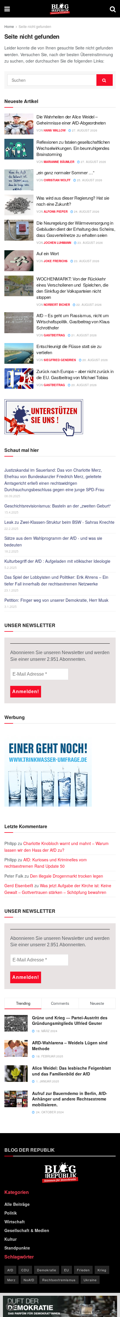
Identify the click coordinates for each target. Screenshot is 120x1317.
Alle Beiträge (17, 1204)
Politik (10, 1213)
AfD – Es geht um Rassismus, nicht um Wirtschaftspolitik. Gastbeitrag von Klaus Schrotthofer (73, 321)
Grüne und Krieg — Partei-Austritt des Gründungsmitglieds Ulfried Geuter (69, 1020)
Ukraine (90, 1279)
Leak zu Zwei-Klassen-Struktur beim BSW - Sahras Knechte (59, 522)
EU (66, 1270)
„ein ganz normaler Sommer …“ (65, 172)
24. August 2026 (86, 212)
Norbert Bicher (57, 305)
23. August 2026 (90, 243)
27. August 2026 (84, 130)
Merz (11, 1279)
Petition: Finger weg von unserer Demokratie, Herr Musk (56, 600)
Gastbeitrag (54, 335)
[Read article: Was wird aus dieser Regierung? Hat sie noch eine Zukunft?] (18, 205)
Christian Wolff (57, 180)
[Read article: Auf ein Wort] (18, 260)
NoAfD (29, 1279)
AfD (10, 1270)
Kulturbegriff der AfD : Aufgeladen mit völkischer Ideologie (57, 561)
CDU (25, 1270)
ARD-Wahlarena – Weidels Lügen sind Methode (69, 1045)
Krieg (102, 1270)
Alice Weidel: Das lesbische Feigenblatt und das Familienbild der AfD (71, 1071)
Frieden (83, 1270)
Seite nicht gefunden (35, 26)
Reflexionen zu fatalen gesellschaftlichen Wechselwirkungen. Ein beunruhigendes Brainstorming (73, 148)
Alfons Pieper (56, 212)
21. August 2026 (83, 335)
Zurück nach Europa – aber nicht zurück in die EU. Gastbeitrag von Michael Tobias (75, 374)
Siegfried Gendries (60, 360)
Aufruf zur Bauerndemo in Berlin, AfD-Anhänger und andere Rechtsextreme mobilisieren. (69, 1098)
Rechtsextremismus (59, 1279)
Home (9, 26)
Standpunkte (17, 1248)
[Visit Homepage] (60, 9)
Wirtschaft (14, 1221)
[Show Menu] (7, 8)
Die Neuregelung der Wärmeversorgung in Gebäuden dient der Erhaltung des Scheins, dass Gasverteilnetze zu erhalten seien (75, 229)
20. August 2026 (95, 360)
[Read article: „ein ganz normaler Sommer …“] (18, 179)
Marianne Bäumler (59, 162)
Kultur (10, 1239)
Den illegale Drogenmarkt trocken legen (66, 876)
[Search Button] (113, 8)
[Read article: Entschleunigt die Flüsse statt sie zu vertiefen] (18, 353)
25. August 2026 (89, 180)
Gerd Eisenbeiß (18, 885)
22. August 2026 (88, 305)
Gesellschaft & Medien (26, 1230)
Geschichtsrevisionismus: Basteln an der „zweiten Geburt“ (57, 506)
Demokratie (46, 1270)
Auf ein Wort (47, 253)
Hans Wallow (55, 130)
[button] (10, 1306)
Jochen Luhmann (57, 243)
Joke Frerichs (56, 261)
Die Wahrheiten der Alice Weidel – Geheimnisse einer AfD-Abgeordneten (71, 119)
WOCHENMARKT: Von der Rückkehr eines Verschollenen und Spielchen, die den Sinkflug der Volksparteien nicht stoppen (72, 288)
